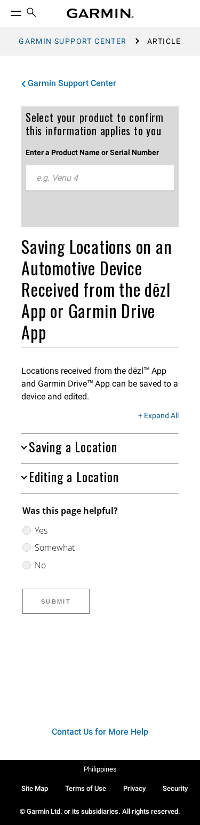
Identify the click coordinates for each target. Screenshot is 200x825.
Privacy (134, 788)
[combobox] (100, 178)
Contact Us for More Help (100, 732)
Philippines (100, 769)
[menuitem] (31, 13)
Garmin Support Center (72, 41)
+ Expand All (158, 416)
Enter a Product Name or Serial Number (92, 152)
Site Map (34, 788)
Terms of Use (85, 788)
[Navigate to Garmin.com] (100, 13)
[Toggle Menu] (6, 10)
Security (175, 788)
